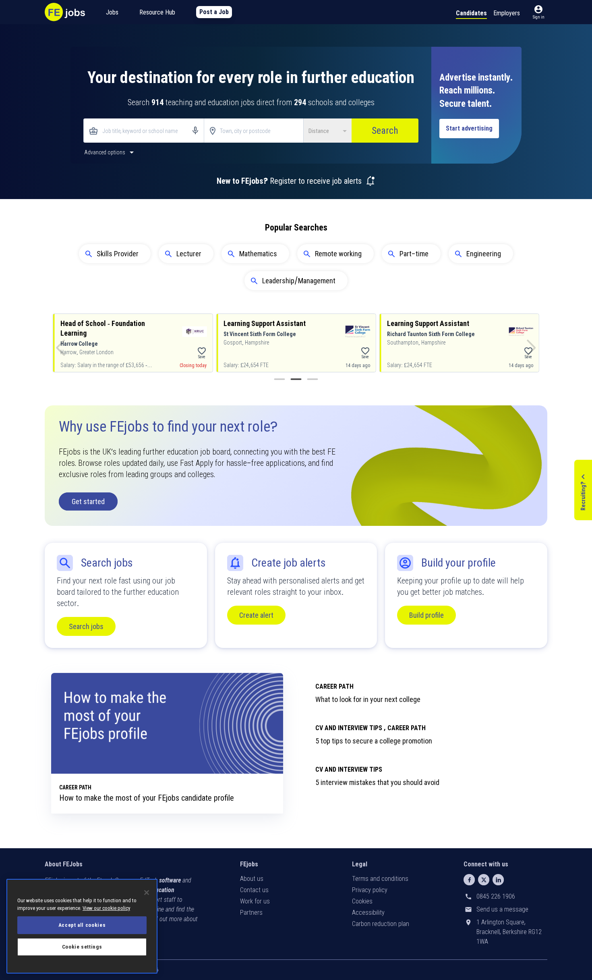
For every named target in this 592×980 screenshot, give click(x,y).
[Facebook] (469, 879)
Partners (251, 912)
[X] (483, 879)
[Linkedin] (498, 879)
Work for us (255, 901)
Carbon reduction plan (380, 924)
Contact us (254, 890)
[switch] (110, 152)
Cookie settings (82, 947)
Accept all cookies (82, 925)
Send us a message (502, 909)
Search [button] (385, 130)
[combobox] (144, 131)
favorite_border (202, 351)
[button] (538, 12)
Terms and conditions (380, 878)
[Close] (146, 892)
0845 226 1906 (495, 896)
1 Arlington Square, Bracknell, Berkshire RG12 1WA (509, 931)
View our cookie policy (106, 908)
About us (251, 878)
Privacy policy (369, 890)
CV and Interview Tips (348, 769)
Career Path (334, 686)
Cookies (362, 901)
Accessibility (368, 912)
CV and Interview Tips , (350, 728)
